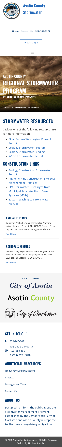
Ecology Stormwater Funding (27, 152)
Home (15, 31)
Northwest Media (36, 443)
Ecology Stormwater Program (27, 147)
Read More (11, 233)
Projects (9, 377)
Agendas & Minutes (18, 246)
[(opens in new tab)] (31, 312)
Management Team (15, 384)
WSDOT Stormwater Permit (26, 156)
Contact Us (27, 31)
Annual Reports (16, 218)
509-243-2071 (42, 31)
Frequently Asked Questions (20, 370)
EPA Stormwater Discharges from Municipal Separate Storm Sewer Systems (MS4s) (29, 191)
